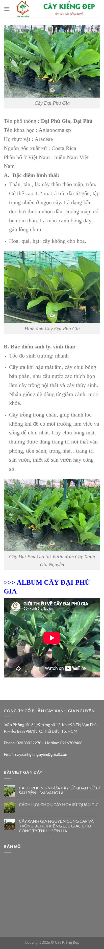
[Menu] (7, 9)
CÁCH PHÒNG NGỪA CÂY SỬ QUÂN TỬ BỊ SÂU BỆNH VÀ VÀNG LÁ (59, 790)
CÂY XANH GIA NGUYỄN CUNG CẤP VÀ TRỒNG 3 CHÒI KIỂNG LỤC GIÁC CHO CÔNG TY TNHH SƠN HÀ (56, 826)
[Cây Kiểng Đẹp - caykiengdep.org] (55, 9)
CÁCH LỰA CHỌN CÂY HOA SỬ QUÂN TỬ (58, 804)
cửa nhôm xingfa (32, 922)
